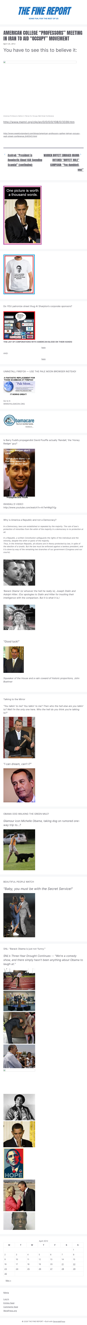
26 (40, 1269)
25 (28, 1269)
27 (51, 1269)
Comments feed (10, 1307)
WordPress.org (10, 1311)
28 (63, 1269)
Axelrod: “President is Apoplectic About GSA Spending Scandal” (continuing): (25, 160)
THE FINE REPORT (43, 11)
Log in (6, 1299)
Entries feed (8, 1303)
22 (74, 1264)
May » (8, 1280)
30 (5, 1274)
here (43, 347)
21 (63, 1264)
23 (5, 1269)
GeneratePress (59, 1321)
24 (17, 1269)
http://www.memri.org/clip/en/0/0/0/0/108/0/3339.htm (39, 122)
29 (74, 1269)
